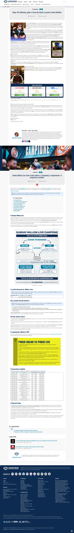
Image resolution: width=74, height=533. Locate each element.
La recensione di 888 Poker (25, 484)
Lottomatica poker (24, 487)
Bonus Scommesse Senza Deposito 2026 (62, 488)
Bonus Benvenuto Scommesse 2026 (61, 487)
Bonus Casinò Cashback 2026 (60, 490)
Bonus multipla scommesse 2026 (61, 493)
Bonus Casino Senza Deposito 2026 (61, 481)
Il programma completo (17, 209)
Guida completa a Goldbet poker (26, 485)
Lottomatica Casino (41, 483)
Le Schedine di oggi (6, 496)
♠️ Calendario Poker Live (46, 4)
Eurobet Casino (40, 492)
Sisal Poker (22, 481)
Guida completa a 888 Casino (43, 489)
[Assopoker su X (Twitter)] (23, 474)
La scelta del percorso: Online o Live (20, 201)
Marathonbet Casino (41, 496)
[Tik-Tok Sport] (49, 474)
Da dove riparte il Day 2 (18, 204)
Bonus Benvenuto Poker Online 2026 (61, 483)
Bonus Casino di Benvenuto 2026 (61, 480)
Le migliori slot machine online (60, 498)
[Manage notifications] (72, 531)
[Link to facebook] (23, 141)
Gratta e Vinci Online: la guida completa (62, 502)
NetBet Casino (40, 490)
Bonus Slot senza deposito (60, 497)
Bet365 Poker (23, 483)
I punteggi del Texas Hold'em (8, 491)
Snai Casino (40, 488)
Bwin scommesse (24, 508)
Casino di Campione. (15, 190)
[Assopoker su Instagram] (12, 474)
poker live (23, 189)
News (5, 6)
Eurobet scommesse (24, 496)
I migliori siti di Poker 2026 (60, 485)
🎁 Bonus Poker (7, 4)
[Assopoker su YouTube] (16, 474)
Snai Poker (22, 482)
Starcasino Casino (41, 493)
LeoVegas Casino (41, 491)
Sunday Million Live (23, 188)
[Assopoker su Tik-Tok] (20, 474)
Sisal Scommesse (24, 497)
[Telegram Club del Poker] (31, 474)
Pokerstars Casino (41, 484)
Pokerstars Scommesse (25, 501)
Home (3, 6)
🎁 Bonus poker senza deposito (16, 4)
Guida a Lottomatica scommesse (26, 500)
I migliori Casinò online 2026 (60, 482)
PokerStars (48, 189)
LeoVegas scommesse (24, 499)
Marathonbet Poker (24, 489)
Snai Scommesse (24, 498)
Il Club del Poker (16, 210)
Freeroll (32, 4)
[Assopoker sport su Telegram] (42, 474)
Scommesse (35, 1)
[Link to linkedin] (27, 141)
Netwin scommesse (24, 510)
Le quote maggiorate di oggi (60, 494)
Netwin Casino (40, 482)
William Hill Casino (41, 495)
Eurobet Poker (23, 488)
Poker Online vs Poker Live (18, 207)
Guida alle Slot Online (59, 496)
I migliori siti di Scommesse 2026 (61, 489)
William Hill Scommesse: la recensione (27, 509)
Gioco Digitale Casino (42, 494)
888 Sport (22, 502)
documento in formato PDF (56, 334)
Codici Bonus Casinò (59, 495)
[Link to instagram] (25, 141)
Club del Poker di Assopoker (17, 405)
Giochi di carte (5, 497)
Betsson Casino (40, 480)
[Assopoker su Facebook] (27, 474)
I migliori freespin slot (59, 499)
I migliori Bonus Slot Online (60, 501)
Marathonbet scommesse (25, 511)
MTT (41, 9)
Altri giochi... (41, 1)
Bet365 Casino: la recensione (43, 481)
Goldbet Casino (40, 487)
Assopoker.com (23, 467)
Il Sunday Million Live (17, 200)
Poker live (25, 1)
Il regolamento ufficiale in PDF (19, 206)
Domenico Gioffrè (43, 16)
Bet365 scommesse (24, 495)
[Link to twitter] (29, 141)
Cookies (4, 480)
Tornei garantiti (38, 4)
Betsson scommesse (24, 494)
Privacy (4, 481)
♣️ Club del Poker (26, 4)
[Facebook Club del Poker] (34, 474)
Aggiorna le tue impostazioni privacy (9, 484)
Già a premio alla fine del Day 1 (19, 203)
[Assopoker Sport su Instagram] (38, 474)
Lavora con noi (5, 482)
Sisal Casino (40, 485)
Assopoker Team (43, 181)
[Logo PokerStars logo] (37, 184)
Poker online (20, 1)
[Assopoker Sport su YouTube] (45, 474)
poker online (49, 188)
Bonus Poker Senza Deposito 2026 (61, 484)
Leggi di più (37, 463)
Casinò (30, 1)
